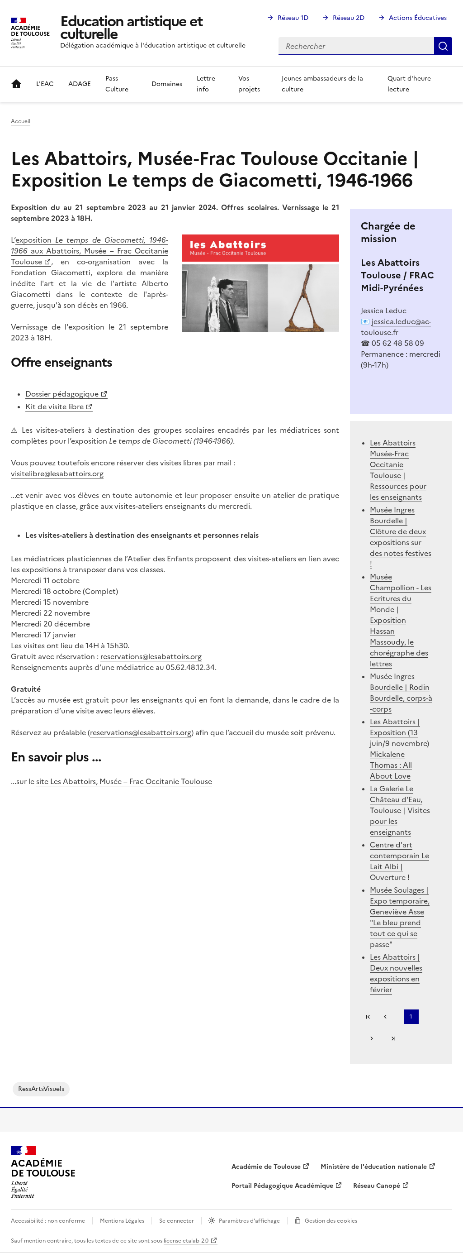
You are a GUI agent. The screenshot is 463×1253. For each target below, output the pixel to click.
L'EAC (45, 84)
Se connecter (176, 1221)
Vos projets (249, 84)
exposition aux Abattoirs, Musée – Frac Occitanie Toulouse (89, 250)
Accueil (16, 84)
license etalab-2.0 (186, 1241)
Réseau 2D (348, 18)
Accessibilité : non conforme (48, 1221)
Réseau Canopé (376, 1186)
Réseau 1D (293, 18)
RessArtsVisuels (41, 1089)
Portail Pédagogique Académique (282, 1186)
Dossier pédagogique (62, 393)
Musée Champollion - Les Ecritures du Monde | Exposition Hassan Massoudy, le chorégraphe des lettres (400, 620)
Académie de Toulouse (266, 1167)
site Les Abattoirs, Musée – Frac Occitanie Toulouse (124, 781)
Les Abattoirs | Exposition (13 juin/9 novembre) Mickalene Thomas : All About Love (399, 748)
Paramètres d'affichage (249, 1221)
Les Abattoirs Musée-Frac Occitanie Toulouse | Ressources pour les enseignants (398, 469)
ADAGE (79, 84)
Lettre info (206, 84)
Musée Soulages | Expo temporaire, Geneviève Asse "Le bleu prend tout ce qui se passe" (400, 917)
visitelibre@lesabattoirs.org (57, 473)
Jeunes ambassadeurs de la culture (322, 84)
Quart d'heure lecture (409, 84)
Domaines (166, 84)
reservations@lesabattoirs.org (151, 656)
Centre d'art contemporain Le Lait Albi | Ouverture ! (399, 861)
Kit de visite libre (54, 406)
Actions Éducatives (418, 18)
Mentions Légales (122, 1221)
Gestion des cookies (331, 1221)
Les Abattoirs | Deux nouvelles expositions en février (396, 973)
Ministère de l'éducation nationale (374, 1167)
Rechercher (443, 46)
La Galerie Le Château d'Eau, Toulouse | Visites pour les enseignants (400, 810)
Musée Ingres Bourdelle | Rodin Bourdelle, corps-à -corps (401, 692)
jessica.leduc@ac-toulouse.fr (396, 327)
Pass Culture (116, 84)
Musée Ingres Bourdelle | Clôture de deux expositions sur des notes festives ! (400, 536)
